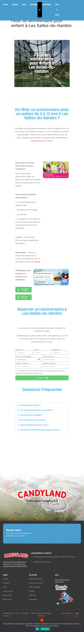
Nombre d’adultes (22, 363)
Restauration (47, 5)
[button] (42, 405)
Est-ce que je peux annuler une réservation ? (36, 410)
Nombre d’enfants (49, 363)
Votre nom (19, 350)
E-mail (36, 350)
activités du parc (37, 141)
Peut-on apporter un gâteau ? (31, 415)
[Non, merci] (80, 626)
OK (37, 629)
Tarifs (24, 5)
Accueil (5, 5)
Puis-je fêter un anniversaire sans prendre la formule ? (40, 430)
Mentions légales (73, 616)
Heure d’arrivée (48, 356)
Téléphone (56, 350)
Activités (15, 5)
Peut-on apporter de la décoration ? (33, 420)
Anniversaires (34, 5)
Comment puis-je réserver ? (30, 405)
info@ (37, 262)
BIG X (74, 613)
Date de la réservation (23, 356)
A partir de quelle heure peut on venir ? (34, 425)
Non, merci (45, 629)
